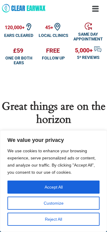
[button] (95, 9)
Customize (54, 203)
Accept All (54, 187)
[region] (53, 181)
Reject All (53, 219)
